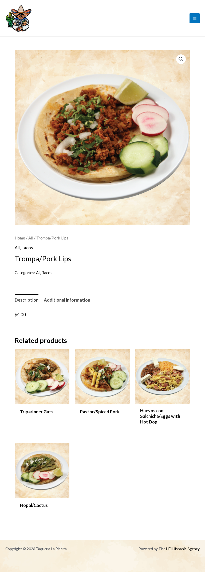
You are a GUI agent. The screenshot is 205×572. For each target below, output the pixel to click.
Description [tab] (26, 299)
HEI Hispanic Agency (183, 548)
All (30, 237)
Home (20, 237)
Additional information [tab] (67, 299)
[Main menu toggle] (195, 18)
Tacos (27, 247)
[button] (181, 59)
